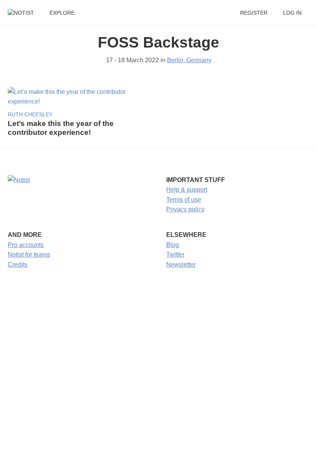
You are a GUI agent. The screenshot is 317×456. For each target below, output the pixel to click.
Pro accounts (26, 245)
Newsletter (181, 264)
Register (254, 13)
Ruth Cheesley (30, 114)
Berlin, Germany (189, 60)
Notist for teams (29, 254)
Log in (292, 13)
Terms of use (183, 199)
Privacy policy (185, 209)
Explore (62, 13)
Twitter (175, 254)
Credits (17, 264)
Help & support (186, 189)
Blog (172, 245)
